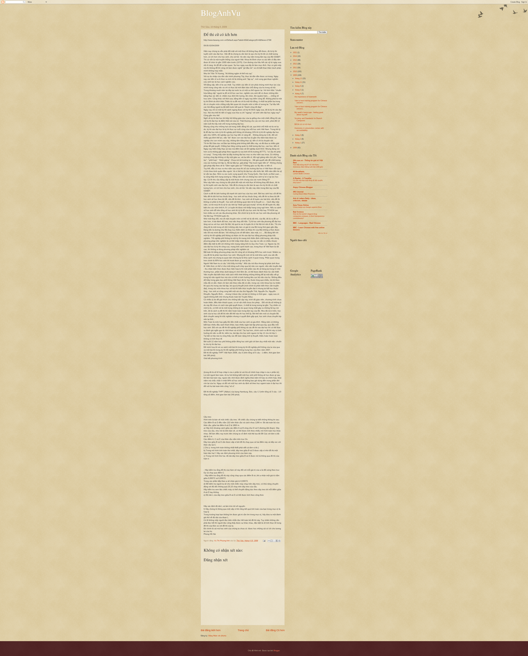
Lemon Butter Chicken (301, 174)
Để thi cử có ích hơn (303, 124)
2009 (295, 75)
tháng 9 (298, 86)
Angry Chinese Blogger (303, 187)
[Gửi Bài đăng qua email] (264, 541)
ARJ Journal (298, 192)
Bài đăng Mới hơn (211, 630)
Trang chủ (243, 630)
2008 (295, 148)
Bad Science (298, 212)
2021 (295, 52)
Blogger (277, 651)
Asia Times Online (301, 205)
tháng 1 (298, 143)
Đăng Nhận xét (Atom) (217, 636)
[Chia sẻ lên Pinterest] (279, 540)
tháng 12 (298, 78)
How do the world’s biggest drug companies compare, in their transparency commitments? (308, 216)
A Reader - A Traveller (302, 178)
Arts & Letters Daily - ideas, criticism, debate (304, 199)
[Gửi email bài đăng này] (269, 540)
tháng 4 (298, 94)
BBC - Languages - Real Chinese (307, 223)
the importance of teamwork (306, 97)
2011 (295, 68)
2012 (295, 64)
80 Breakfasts (298, 172)
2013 (295, 60)
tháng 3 (298, 135)
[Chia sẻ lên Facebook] (276, 540)
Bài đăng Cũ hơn (275, 630)
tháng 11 (298, 82)
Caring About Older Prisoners (304, 194)
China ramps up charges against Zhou (307, 207)
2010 (295, 71)
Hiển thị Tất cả (322, 233)
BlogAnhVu (221, 12)
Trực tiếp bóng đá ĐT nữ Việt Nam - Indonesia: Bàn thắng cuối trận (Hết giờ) (308, 166)
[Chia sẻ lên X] (274, 540)
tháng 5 (298, 90)
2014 (295, 56)
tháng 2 (298, 139)
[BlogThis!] (271, 540)
